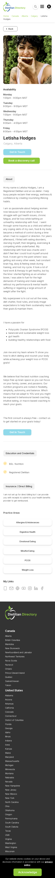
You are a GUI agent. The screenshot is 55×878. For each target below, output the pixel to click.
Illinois (8, 736)
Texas (8, 831)
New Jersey (10, 790)
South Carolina (12, 822)
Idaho (7, 732)
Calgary (34, 16)
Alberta (25, 16)
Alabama (9, 695)
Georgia (8, 728)
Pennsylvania (11, 818)
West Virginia (11, 847)
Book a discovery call (21, 160)
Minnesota (10, 769)
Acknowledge (27, 872)
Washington (10, 843)
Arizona (8, 699)
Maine (8, 753)
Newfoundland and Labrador (18, 652)
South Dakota (11, 826)
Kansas (8, 749)
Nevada (8, 781)
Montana (9, 773)
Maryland (9, 757)
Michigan (9, 765)
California (9, 708)
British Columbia (12, 640)
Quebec (8, 677)
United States (14, 690)
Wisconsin (10, 851)
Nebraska (9, 777)
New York (9, 798)
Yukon (8, 685)
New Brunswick (12, 648)
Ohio (7, 806)
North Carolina (12, 802)
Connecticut (10, 716)
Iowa (7, 744)
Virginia (8, 839)
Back (10, 29)
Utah (7, 835)
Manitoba (9, 644)
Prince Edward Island (15, 673)
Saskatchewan (12, 681)
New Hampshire (12, 785)
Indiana (8, 740)
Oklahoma (9, 810)
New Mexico (11, 794)
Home (6, 16)
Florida (8, 724)
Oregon (8, 814)
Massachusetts (12, 761)
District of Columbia (14, 720)
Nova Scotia (11, 660)
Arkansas (9, 703)
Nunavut (9, 664)
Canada (15, 16)
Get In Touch (17, 152)
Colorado (9, 712)
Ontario (8, 669)
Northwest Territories (15, 656)
